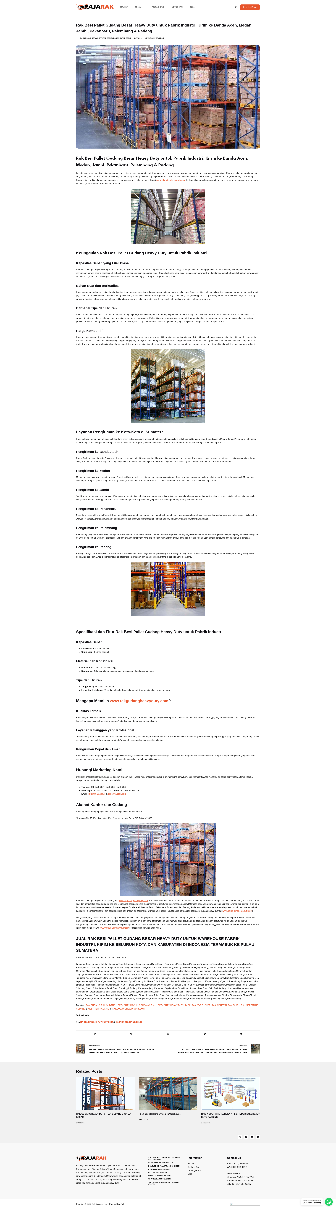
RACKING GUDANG (140, 1005)
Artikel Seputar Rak (154, 38)
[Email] (241, 1034)
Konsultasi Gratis (250, 7)
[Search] (236, 7)
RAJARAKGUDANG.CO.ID (129, 1022)
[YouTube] (258, 1137)
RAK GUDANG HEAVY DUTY (115, 1005)
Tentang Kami (158, 7)
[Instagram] (252, 1137)
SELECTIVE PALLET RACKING (159, 1176)
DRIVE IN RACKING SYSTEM (159, 1169)
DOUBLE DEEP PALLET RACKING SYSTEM (164, 1166)
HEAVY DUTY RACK (180, 1005)
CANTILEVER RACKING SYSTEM (160, 1163)
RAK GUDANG (93, 1005)
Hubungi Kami (177, 7)
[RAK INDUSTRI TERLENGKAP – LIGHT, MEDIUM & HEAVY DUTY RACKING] (230, 1093)
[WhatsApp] (204, 1034)
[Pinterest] (168, 1034)
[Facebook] (131, 1034)
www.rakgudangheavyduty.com (170, 180)
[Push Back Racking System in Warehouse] (168, 1093)
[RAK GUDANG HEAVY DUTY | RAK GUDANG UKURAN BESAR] (105, 1093)
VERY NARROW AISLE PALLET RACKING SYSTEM (163, 1183)
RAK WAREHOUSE (201, 1005)
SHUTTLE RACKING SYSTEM (159, 1179)
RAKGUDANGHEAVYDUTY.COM (96, 1022)
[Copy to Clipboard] (94, 1034)
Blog (192, 7)
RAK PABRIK (234, 1005)
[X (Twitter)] (246, 1137)
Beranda (124, 7)
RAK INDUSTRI (219, 1005)
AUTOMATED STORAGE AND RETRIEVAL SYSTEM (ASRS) (164, 1159)
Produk (138, 7)
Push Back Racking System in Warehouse (160, 1114)
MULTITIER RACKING (98, 1009)
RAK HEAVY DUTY (160, 1005)
